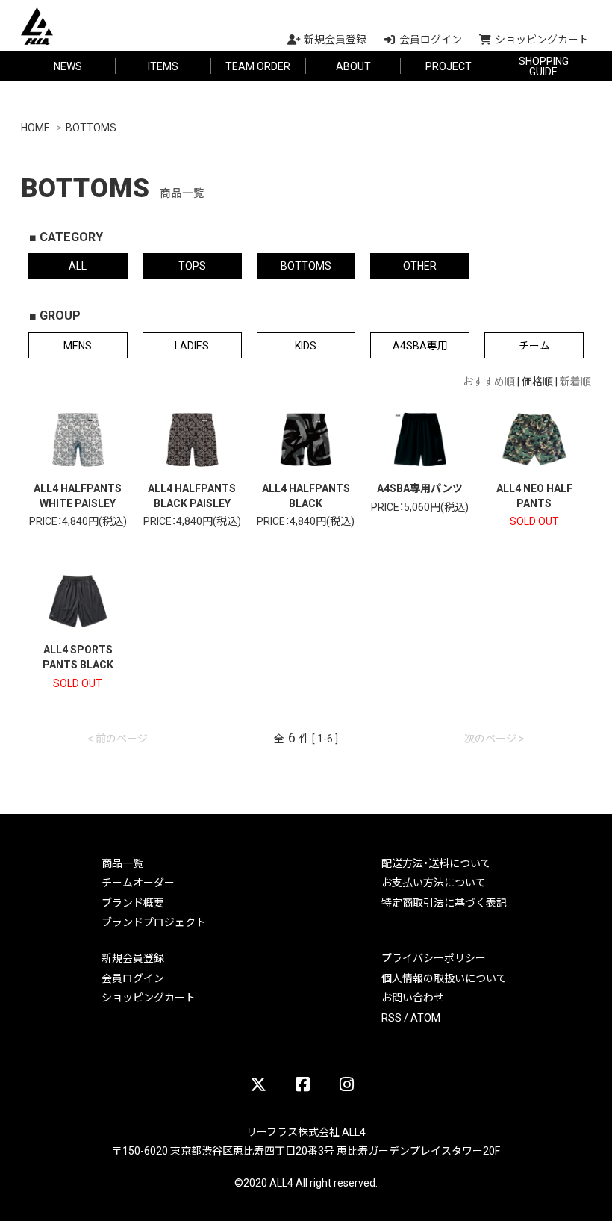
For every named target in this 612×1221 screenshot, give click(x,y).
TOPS (192, 265)
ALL (78, 265)
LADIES (192, 345)
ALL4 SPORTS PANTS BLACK (78, 656)
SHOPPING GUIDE (544, 65)
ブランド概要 (133, 902)
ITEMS (163, 65)
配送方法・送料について (436, 862)
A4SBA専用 (420, 345)
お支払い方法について (433, 881)
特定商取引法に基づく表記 (444, 902)
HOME (35, 126)
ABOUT (353, 65)
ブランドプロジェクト (154, 921)
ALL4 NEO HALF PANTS (534, 495)
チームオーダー (138, 881)
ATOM (425, 1017)
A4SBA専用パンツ (420, 487)
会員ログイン (133, 977)
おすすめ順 (489, 380)
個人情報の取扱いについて (444, 977)
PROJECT (448, 65)
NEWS (68, 65)
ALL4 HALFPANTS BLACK (306, 495)
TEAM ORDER (257, 65)
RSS (391, 1017)
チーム (534, 345)
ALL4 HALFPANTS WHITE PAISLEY (78, 495)
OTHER (420, 265)
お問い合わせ (412, 996)
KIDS (305, 345)
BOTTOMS (91, 126)
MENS (77, 345)
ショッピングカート (149, 996)
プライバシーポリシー (433, 957)
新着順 (575, 380)
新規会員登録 (133, 957)
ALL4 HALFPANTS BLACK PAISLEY (192, 495)
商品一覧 (122, 862)
